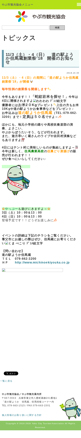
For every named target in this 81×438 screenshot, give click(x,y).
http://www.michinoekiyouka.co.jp (42, 262)
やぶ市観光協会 (40, 16)
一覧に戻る (6, 381)
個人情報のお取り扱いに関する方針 (22, 415)
